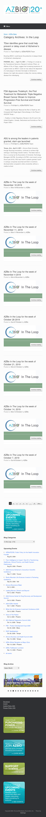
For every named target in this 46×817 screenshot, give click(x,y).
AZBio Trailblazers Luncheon (15, 648)
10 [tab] (30, 690)
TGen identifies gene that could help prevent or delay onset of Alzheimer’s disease (21, 46)
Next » (39, 503)
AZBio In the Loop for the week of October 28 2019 (20, 318)
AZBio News (13, 34)
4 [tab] (15, 690)
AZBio (28, 187)
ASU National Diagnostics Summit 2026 (18, 620)
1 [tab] (8, 690)
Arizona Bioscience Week (14, 585)
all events (9, 653)
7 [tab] (23, 690)
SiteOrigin (23, 813)
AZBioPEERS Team (28, 51)
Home (5, 34)
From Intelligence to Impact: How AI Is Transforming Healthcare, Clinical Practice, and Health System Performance (21, 562)
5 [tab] (18, 690)
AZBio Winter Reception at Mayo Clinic (18, 642)
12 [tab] (35, 690)
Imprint (5, 704)
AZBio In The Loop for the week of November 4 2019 (20, 273)
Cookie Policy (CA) (9, 706)
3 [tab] (13, 690)
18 (34, 503)
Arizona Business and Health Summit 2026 (19, 637)
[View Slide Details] (23, 680)
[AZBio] (23, 10)
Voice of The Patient (12, 615)
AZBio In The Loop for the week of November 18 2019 (20, 183)
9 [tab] (28, 690)
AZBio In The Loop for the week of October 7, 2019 (20, 456)
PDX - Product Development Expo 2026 (18, 626)
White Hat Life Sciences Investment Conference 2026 (22, 609)
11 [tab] (32, 690)
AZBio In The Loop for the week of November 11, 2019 (20, 228)
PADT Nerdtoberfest (12, 631)
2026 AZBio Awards (12, 604)
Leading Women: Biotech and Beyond (17, 590)
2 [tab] (10, 690)
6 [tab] (20, 690)
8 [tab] (25, 690)
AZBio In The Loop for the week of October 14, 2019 (20, 408)
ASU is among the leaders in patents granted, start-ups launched (21, 140)
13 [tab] (37, 690)
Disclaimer (6, 702)
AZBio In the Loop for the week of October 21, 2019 (20, 363)
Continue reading (36, 79)
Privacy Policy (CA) (9, 708)
